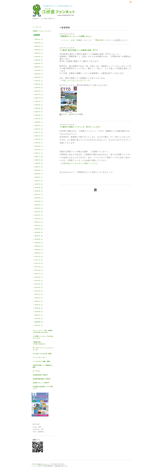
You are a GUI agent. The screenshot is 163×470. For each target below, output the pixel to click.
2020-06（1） (39, 170)
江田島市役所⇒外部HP (40, 375)
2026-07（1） (39, 39)
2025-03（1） (39, 63)
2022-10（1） (39, 101)
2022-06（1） (39, 115)
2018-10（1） (39, 225)
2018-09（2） (39, 229)
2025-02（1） (39, 67)
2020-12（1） (39, 153)
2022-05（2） (39, 118)
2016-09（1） (39, 308)
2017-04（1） (39, 284)
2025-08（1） (39, 56)
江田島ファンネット (43, 464)
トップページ (37, 27)
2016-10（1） (39, 304)
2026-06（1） (39, 42)
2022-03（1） (39, 125)
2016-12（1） (39, 297)
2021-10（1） (39, 136)
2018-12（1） (39, 218)
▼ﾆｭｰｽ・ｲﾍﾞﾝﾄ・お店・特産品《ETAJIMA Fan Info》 (43, 331)
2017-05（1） (39, 280)
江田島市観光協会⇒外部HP (42, 379)
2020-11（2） (39, 156)
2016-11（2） (39, 301)
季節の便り (100, 40)
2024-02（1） (39, 77)
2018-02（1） (39, 249)
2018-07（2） (39, 235)
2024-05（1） (39, 73)
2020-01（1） (39, 177)
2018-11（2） (39, 222)
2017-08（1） (39, 270)
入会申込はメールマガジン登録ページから (79, 163)
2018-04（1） (39, 242)
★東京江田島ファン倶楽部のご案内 (43, 366)
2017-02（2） (39, 291)
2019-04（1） (39, 204)
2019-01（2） (39, 215)
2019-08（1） (39, 191)
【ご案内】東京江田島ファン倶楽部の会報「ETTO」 (79, 50)
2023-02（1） (39, 87)
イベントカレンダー (39, 357)
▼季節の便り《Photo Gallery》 (39, 343)
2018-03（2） (39, 246)
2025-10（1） (39, 53)
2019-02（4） (39, 211)
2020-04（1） (39, 173)
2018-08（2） (39, 232)
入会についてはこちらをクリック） (76, 80)
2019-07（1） (39, 194)
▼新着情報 (36, 35)
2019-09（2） (39, 187)
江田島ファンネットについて (42, 31)
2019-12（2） (39, 180)
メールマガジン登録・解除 (41, 361)
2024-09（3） (39, 70)
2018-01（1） (39, 253)
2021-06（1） (39, 142)
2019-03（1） (39, 208)
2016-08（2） (39, 311)
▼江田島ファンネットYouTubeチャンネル (43, 337)
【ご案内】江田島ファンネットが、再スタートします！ (80, 127)
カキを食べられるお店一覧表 (42, 353)
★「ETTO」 (37, 371)
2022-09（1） (39, 104)
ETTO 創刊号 (68, 114)
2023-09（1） (39, 84)
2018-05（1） (39, 239)
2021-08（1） (39, 139)
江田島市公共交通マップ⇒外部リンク (43, 387)
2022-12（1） (39, 94)
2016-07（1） (39, 315)
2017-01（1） (39, 294)
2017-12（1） (39, 256)
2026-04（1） (39, 46)
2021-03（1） (39, 149)
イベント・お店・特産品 (71, 40)
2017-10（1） (39, 263)
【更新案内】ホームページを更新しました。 (76, 36)
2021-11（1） (39, 132)
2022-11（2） (39, 98)
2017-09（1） (39, 266)
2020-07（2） (39, 167)
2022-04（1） (39, 122)
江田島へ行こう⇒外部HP (41, 383)
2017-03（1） (39, 287)
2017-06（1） (39, 277)
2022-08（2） (39, 108)
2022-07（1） (39, 111)
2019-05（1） (39, 201)
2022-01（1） (39, 129)
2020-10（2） (39, 160)
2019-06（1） (39, 198)
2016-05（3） (39, 322)
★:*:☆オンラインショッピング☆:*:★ (43, 348)
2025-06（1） (39, 60)
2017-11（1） (39, 260)
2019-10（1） (39, 184)
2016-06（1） (39, 318)
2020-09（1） (39, 163)
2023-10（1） (39, 80)
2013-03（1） (39, 325)
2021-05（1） (39, 146)
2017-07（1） (39, 273)
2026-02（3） (39, 49)
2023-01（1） (39, 91)
